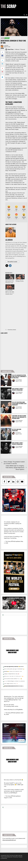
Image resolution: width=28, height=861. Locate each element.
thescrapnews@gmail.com (9, 840)
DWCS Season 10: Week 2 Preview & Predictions (17, 389)
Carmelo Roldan (18, 379)
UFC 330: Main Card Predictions (16, 429)
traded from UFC (12, 112)
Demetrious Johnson (12, 329)
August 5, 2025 (8, 797)
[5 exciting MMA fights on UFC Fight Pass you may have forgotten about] (9, 286)
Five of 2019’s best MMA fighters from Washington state (9, 281)
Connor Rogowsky (19, 392)
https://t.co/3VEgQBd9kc (16, 709)
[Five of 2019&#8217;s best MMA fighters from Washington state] (9, 276)
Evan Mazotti (18, 432)
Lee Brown (6, 45)
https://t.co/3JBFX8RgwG (10, 792)
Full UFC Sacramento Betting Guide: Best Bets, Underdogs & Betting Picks (19, 376)
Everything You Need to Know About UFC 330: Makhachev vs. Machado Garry (19, 417)
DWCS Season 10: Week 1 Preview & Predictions (17, 443)
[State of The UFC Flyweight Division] (20, 276)
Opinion (7, 38)
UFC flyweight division (14, 148)
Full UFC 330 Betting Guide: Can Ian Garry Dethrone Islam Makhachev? (19, 403)
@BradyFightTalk (13, 699)
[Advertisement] (14, 311)
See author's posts (12, 261)
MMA (3, 38)
